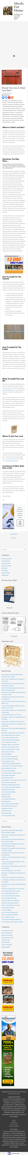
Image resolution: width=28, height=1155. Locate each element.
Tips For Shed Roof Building (8, 792)
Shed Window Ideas (7, 813)
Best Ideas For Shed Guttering (9, 806)
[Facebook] (3, 97)
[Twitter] (6, 97)
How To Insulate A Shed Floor (9, 742)
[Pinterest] (9, 97)
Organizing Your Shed (7, 808)
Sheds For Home (19, 6)
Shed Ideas (5, 93)
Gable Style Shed (6, 794)
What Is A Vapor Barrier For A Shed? (11, 749)
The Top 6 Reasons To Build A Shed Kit (11, 773)
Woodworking (5, 575)
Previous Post (13, 534)
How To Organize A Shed (8, 761)
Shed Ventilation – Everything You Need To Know (14, 780)
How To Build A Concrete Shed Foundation (12, 766)
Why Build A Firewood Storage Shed (11, 784)
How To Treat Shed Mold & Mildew (10, 803)
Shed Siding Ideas (6, 801)
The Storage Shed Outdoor (8, 815)
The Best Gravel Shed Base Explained (11, 763)
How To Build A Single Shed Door (10, 737)
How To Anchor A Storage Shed (10, 756)
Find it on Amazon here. (12, 460)
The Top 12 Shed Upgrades (8, 770)
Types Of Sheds (6, 573)
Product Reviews (6, 561)
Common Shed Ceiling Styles (9, 782)
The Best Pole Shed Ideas (8, 789)
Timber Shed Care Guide (8, 751)
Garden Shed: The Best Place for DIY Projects (13, 721)
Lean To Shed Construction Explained (11, 787)
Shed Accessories (6, 563)
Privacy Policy (14, 1124)
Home (14, 1120)
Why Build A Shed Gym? (8, 777)
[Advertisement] (14, 40)
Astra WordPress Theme (14, 1093)
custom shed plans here (8, 390)
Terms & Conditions (14, 1126)
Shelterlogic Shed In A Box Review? (10, 744)
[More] (12, 97)
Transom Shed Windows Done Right (11, 740)
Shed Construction (6, 565)
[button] (14, 55)
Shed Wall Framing (6, 810)
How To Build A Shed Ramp (8, 799)
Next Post (14, 538)
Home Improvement (7, 558)
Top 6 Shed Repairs (6, 754)
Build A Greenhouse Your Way (9, 768)
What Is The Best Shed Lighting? (10, 758)
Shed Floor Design (6, 796)
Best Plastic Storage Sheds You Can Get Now (13, 732)
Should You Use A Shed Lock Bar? (10, 747)
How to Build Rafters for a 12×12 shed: (11, 714)
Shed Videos (5, 570)
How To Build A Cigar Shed (8, 775)
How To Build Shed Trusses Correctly (11, 735)
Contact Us (14, 1122)
